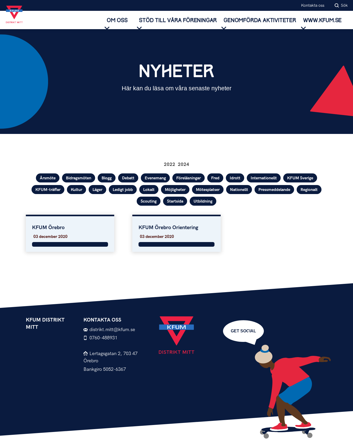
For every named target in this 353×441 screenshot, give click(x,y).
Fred (215, 178)
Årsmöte (48, 178)
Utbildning (203, 201)
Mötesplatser (208, 189)
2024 (183, 164)
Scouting (149, 201)
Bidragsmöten (78, 178)
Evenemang (155, 178)
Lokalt (149, 189)
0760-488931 (103, 338)
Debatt (128, 178)
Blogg (107, 178)
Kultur (76, 189)
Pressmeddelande (274, 189)
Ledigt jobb (123, 189)
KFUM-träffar (47, 189)
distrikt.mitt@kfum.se (112, 330)
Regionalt (309, 189)
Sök (344, 5)
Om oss (117, 20)
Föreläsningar (188, 178)
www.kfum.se (322, 20)
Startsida (175, 201)
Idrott (235, 178)
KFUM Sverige (300, 178)
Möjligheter (175, 189)
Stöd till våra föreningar (178, 20)
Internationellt (264, 178)
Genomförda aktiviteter (260, 20)
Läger (97, 189)
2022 (169, 164)
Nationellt (239, 189)
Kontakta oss (312, 5)
